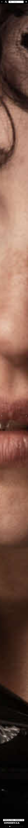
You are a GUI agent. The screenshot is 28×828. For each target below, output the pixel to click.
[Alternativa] (6, 2)
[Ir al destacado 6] (16, 826)
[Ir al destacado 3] (10, 826)
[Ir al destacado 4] (12, 826)
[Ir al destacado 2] (8, 826)
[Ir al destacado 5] (14, 826)
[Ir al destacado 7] (18, 826)
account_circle (26, 2)
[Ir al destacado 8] (20, 826)
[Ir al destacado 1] (5, 826)
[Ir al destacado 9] (22, 826)
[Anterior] (1, 416)
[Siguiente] (26, 416)
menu (2, 2)
